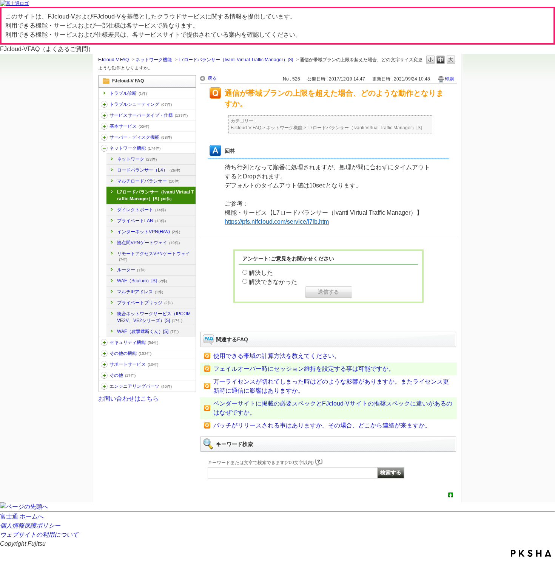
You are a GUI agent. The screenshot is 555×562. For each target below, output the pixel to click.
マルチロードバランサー (148, 181)
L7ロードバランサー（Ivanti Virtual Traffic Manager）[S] (236, 59)
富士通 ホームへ (22, 516)
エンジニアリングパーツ (140, 386)
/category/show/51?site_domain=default (104, 342)
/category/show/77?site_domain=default (104, 386)
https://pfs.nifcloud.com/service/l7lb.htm (277, 221)
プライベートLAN (141, 220)
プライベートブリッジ (145, 302)
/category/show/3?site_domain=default (104, 115)
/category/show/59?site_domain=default (104, 353)
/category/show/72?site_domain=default (104, 364)
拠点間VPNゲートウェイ (148, 242)
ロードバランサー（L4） (148, 170)
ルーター (131, 269)
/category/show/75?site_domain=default (104, 375)
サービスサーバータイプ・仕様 (148, 115)
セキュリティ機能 (133, 342)
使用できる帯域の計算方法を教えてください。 (276, 356)
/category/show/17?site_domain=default (104, 137)
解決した (261, 272)
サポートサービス (133, 364)
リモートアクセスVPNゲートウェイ (153, 256)
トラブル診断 (128, 93)
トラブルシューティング (140, 104)
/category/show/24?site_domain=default (104, 148)
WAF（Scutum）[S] (142, 280)
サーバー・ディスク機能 (140, 137)
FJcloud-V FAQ (113, 59)
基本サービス (129, 126)
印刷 (449, 79)
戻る (212, 78)
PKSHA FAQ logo (531, 553)
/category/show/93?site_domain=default (104, 104)
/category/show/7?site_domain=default (104, 126)
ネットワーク (137, 159)
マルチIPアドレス (140, 291)
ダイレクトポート (141, 209)
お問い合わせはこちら (128, 398)
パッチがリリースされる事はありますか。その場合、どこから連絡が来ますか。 (322, 425)
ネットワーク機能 (154, 59)
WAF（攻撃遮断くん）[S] (148, 331)
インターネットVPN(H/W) (148, 231)
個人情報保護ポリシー (30, 525)
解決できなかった (273, 282)
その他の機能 (130, 353)
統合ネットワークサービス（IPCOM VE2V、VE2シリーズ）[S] (154, 317)
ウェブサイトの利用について (39, 534)
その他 (122, 375)
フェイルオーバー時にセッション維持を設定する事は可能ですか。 (304, 368)
